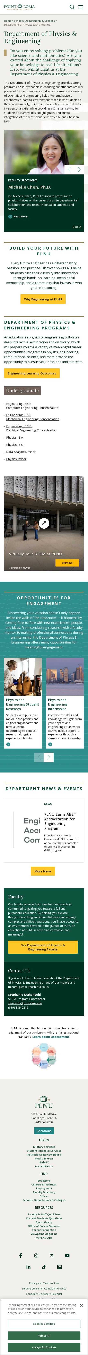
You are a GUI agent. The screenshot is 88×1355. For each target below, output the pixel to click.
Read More (21, 216)
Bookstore (44, 1180)
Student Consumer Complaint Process (44, 1288)
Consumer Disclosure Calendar (44, 1294)
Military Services (44, 1147)
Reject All (44, 1335)
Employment (44, 1188)
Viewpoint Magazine (44, 1234)
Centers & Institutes (44, 1184)
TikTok (44, 1267)
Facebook (20, 1255)
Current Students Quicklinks (44, 1218)
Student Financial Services (44, 1151)
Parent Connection (44, 1230)
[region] (44, 1327)
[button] (69, 169)
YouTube (67, 1255)
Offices (44, 1196)
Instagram (36, 1255)
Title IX (44, 1162)
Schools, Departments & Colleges (34, 21)
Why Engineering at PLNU (43, 299)
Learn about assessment (50, 1037)
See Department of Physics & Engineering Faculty (43, 947)
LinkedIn (28, 1267)
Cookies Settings (44, 1324)
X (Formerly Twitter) (52, 1255)
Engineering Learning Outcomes (32, 373)
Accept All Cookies (44, 1347)
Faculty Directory (44, 1192)
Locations (44, 1131)
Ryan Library (44, 1222)
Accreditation (44, 1166)
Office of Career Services (44, 1226)
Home (7, 21)
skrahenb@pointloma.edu (25, 1003)
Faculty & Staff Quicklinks (44, 1214)
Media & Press (44, 1158)
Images (59, 1267)
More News (43, 871)
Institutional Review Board (44, 1154)
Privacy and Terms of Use (44, 1283)
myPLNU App (44, 1238)
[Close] (81, 1305)
